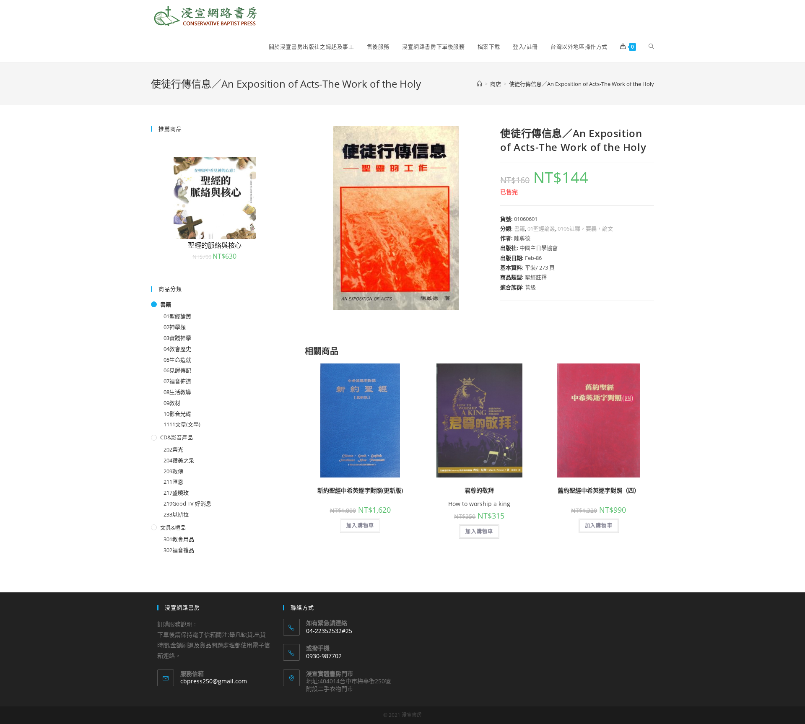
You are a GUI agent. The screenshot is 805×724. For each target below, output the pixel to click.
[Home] (479, 84)
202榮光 (173, 449)
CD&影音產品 (176, 437)
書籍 (519, 228)
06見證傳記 (177, 370)
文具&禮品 (173, 527)
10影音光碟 (177, 414)
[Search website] (651, 46)
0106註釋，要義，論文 (585, 228)
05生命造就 (177, 359)
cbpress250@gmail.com (213, 681)
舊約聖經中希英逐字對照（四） (599, 490)
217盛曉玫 (176, 492)
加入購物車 (360, 525)
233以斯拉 (176, 514)
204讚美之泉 (179, 460)
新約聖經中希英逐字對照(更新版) (360, 490)
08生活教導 (177, 392)
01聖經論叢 (541, 228)
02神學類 (175, 327)
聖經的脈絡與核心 (215, 245)
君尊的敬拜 (479, 490)
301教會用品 (179, 539)
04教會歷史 (177, 349)
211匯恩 (173, 481)
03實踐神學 (177, 338)
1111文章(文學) (182, 424)
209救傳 (173, 471)
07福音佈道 (177, 381)
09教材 (172, 403)
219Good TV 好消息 (187, 503)
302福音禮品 (179, 550)
